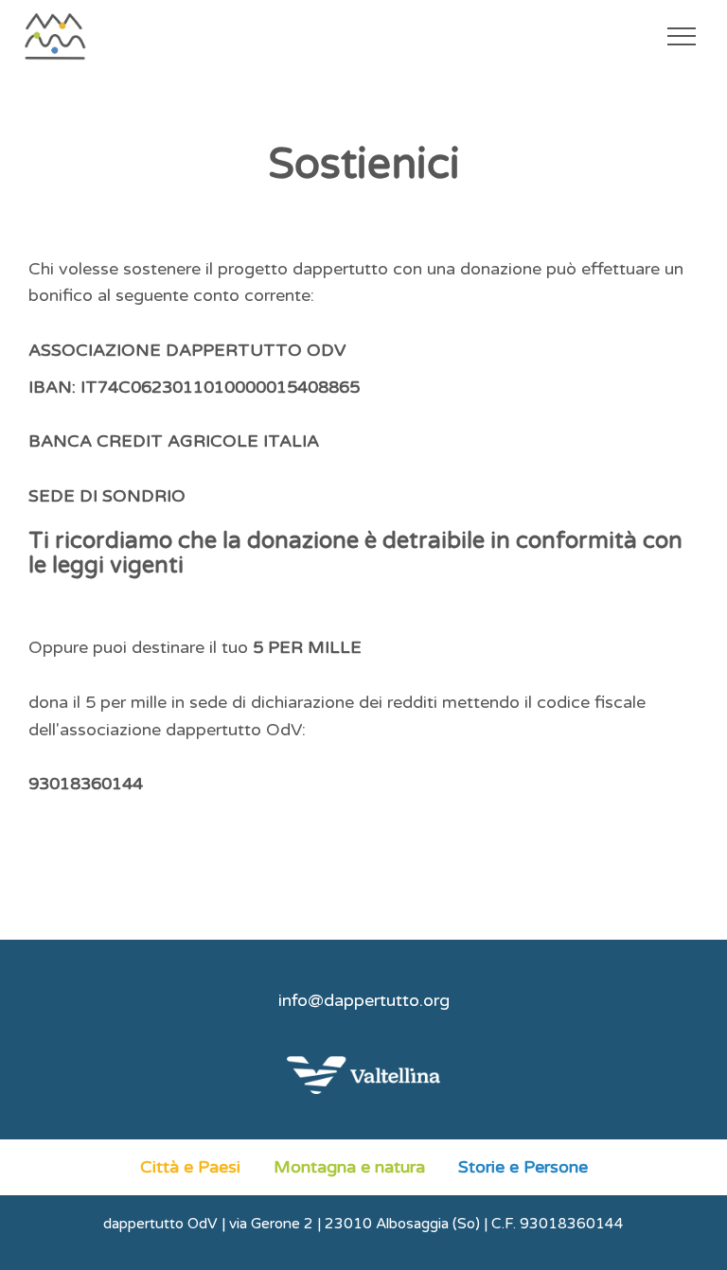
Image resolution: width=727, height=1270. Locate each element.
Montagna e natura (349, 1166)
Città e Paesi (190, 1166)
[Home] (89, 36)
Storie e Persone (523, 1166)
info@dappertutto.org (364, 1000)
